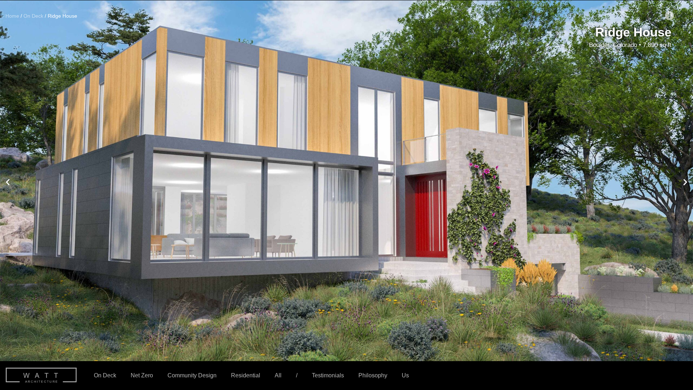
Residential (245, 375)
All (278, 375)
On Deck (105, 375)
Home (12, 16)
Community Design (192, 375)
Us (405, 375)
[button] (8, 182)
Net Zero (142, 375)
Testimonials (328, 375)
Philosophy (372, 375)
